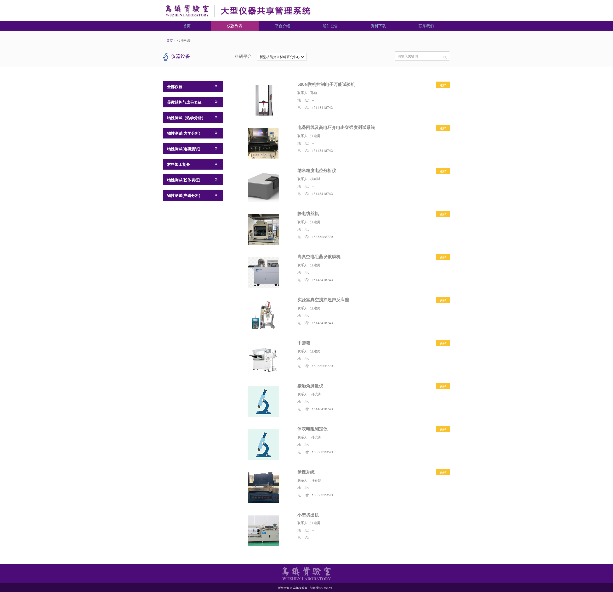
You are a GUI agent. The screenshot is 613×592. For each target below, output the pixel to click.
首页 (187, 25)
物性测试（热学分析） (186, 117)
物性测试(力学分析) (183, 133)
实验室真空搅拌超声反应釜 (323, 299)
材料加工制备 (178, 164)
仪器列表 (234, 25)
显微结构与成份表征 (184, 102)
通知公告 (330, 25)
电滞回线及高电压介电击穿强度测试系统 (336, 127)
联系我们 (426, 25)
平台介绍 (282, 25)
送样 (443, 85)
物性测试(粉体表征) (183, 180)
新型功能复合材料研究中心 (280, 56)
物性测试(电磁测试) (183, 148)
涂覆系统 (306, 472)
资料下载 (378, 25)
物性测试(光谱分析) (183, 195)
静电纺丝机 (308, 213)
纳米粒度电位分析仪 (316, 170)
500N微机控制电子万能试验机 (326, 84)
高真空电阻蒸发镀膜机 (319, 256)
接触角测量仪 (310, 385)
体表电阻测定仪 (312, 429)
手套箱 (303, 342)
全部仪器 (174, 86)
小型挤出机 (308, 515)
